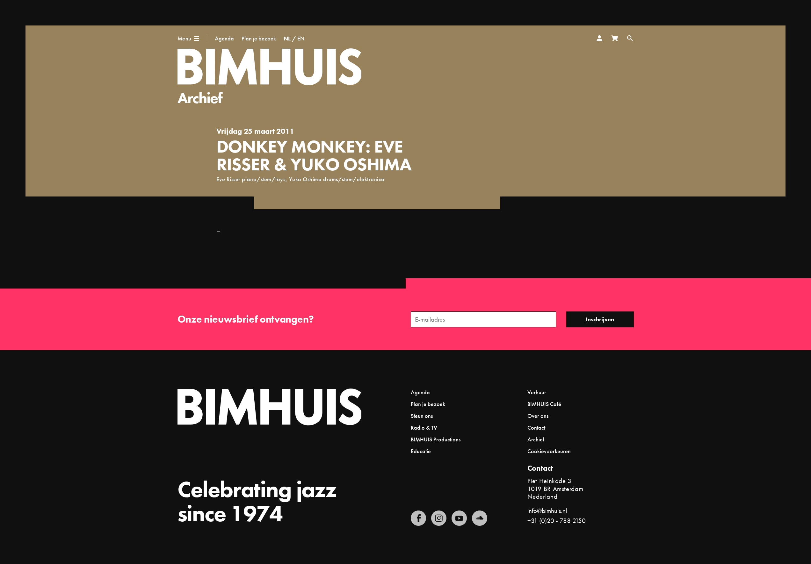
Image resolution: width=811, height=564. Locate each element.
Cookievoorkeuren (549, 451)
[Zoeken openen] (630, 38)
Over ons (537, 415)
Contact (536, 427)
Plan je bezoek (259, 38)
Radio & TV (424, 427)
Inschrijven (600, 319)
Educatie (421, 451)
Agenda (224, 38)
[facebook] (418, 518)
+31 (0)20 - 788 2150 (556, 520)
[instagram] (438, 518)
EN (300, 38)
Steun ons (422, 415)
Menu (184, 38)
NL (287, 38)
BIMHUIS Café (544, 404)
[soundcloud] (479, 518)
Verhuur (536, 392)
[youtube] (459, 518)
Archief (199, 98)
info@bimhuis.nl (547, 510)
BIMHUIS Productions (435, 439)
